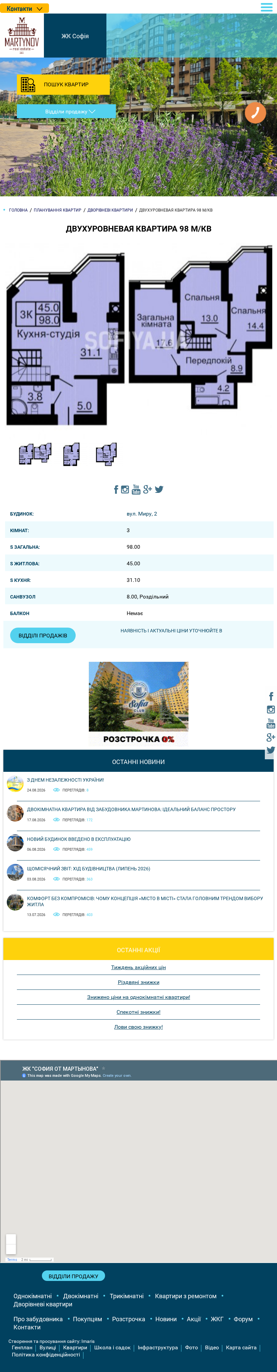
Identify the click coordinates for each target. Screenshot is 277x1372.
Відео (212, 1347)
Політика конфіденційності (46, 1354)
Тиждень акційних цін (138, 967)
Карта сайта (241, 1347)
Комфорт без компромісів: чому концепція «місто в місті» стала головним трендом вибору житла (145, 901)
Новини (166, 1319)
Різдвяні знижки (138, 982)
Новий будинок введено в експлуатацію (79, 839)
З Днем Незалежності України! (65, 780)
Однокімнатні (33, 1296)
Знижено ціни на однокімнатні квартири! (138, 997)
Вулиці (48, 1347)
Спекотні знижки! (138, 1012)
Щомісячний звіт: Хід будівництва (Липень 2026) (88, 868)
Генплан (22, 1347)
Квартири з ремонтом (186, 1296)
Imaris (88, 1341)
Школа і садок (112, 1347)
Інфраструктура (158, 1347)
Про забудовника (38, 1319)
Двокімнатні (80, 1296)
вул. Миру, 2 (142, 513)
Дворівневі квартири (43, 1304)
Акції (194, 1319)
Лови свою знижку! (138, 1027)
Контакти (27, 1327)
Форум (243, 1319)
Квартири (75, 1347)
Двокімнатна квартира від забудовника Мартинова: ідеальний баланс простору (131, 809)
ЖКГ (217, 1319)
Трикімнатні (127, 1296)
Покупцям (87, 1319)
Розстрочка (128, 1319)
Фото (191, 1347)
